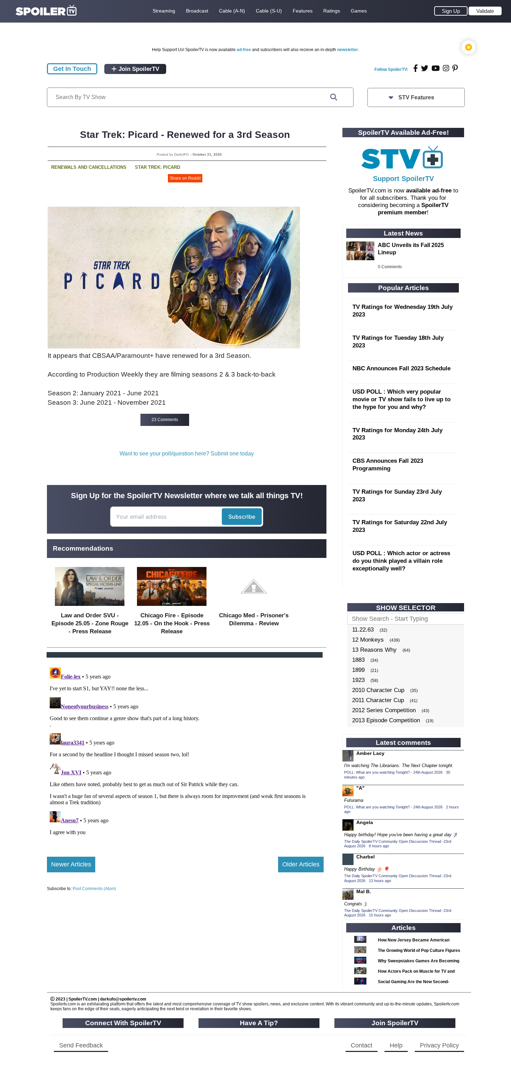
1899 (358, 670)
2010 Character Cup (378, 690)
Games (359, 11)
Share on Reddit (185, 178)
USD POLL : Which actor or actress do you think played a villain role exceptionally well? (401, 561)
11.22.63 (363, 629)
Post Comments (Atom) (94, 888)
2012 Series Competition (384, 710)
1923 (358, 680)
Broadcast (197, 11)
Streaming (164, 11)
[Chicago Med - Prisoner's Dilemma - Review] (254, 607)
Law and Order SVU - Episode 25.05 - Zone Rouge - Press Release (89, 623)
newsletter (347, 49)
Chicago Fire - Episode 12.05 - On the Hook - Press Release (172, 623)
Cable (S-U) (269, 11)
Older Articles (300, 864)
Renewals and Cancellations (89, 167)
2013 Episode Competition (386, 720)
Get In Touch (72, 68)
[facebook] (415, 68)
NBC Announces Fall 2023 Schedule (401, 368)
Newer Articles (71, 864)
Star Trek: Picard (157, 167)
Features (303, 11)
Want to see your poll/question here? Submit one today (187, 453)
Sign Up (451, 11)
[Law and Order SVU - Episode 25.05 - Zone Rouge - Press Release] (89, 607)
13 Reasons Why (374, 650)
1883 (358, 660)
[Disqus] (185, 751)
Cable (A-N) (232, 11)
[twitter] (424, 68)
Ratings (331, 11)
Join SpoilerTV (138, 69)
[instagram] (446, 68)
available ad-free (429, 190)
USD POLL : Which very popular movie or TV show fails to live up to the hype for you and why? (401, 399)
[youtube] (435, 68)
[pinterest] (455, 68)
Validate (485, 11)
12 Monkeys (368, 639)
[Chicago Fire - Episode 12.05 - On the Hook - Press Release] (171, 607)
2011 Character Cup (378, 700)
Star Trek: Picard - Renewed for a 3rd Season (185, 134)
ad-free (244, 49)
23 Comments (165, 419)
